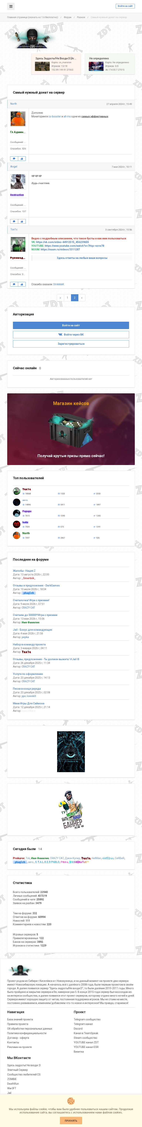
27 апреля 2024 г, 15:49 (119, 104)
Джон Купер (72, 858)
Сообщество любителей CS (23, 1074)
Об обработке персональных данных (29, 1028)
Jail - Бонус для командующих (32, 629)
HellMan (96, 858)
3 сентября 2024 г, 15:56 (118, 229)
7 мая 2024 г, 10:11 (122, 166)
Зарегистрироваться (71, 343)
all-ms (67, 116)
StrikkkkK (58, 284)
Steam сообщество (85, 1037)
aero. (31, 862)
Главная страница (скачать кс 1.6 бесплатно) (32, 17)
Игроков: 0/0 (112, 66)
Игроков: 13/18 (59, 66)
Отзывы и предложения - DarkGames (36, 585)
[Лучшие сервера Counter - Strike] (32, 37)
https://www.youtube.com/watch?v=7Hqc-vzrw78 (74, 245)
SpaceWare (29, 710)
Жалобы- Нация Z (24, 570)
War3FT (11, 1088)
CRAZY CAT (28, 607)
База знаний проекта (20, 1019)
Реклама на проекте (19, 1047)
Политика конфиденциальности (26, 1033)
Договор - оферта (18, 1037)
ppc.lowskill (29, 696)
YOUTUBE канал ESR (86, 1047)
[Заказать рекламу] (71, 809)
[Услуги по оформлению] (71, 751)
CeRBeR (119, 858)
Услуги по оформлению (28, 673)
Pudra (64, 862)
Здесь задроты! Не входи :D (24, 1065)
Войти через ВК (73, 334)
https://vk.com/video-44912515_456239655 (62, 242)
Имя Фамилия (30, 622)
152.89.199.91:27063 (62, 70)
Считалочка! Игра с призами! (31, 600)
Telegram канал (83, 1024)
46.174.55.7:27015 (114, 70)
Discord (78, 1028)
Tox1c (13, 229)
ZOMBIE (12, 1079)
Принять (71, 1120)
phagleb (28, 592)
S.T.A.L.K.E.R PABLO (47, 862)
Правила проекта (17, 1024)
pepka (25, 637)
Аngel (13, 166)
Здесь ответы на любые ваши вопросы (82, 257)
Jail (9, 1092)
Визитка (79, 1051)
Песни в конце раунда (27, 688)
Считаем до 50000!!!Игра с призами (35, 615)
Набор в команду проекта (29, 644)
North (13, 103)
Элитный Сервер (17, 1069)
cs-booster (54, 116)
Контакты (13, 1042)
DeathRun (13, 1083)
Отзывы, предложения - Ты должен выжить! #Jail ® (46, 659)
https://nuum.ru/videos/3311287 (60, 249)
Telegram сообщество (87, 1019)
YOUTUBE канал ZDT (86, 1042)
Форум (67, 17)
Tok (28, 858)
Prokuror (19, 858)
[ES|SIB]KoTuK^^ (79, 862)
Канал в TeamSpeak (86, 1033)
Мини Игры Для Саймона (28, 703)
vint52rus (108, 858)
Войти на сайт (125, 6)
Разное (81, 17)
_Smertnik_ (29, 578)
